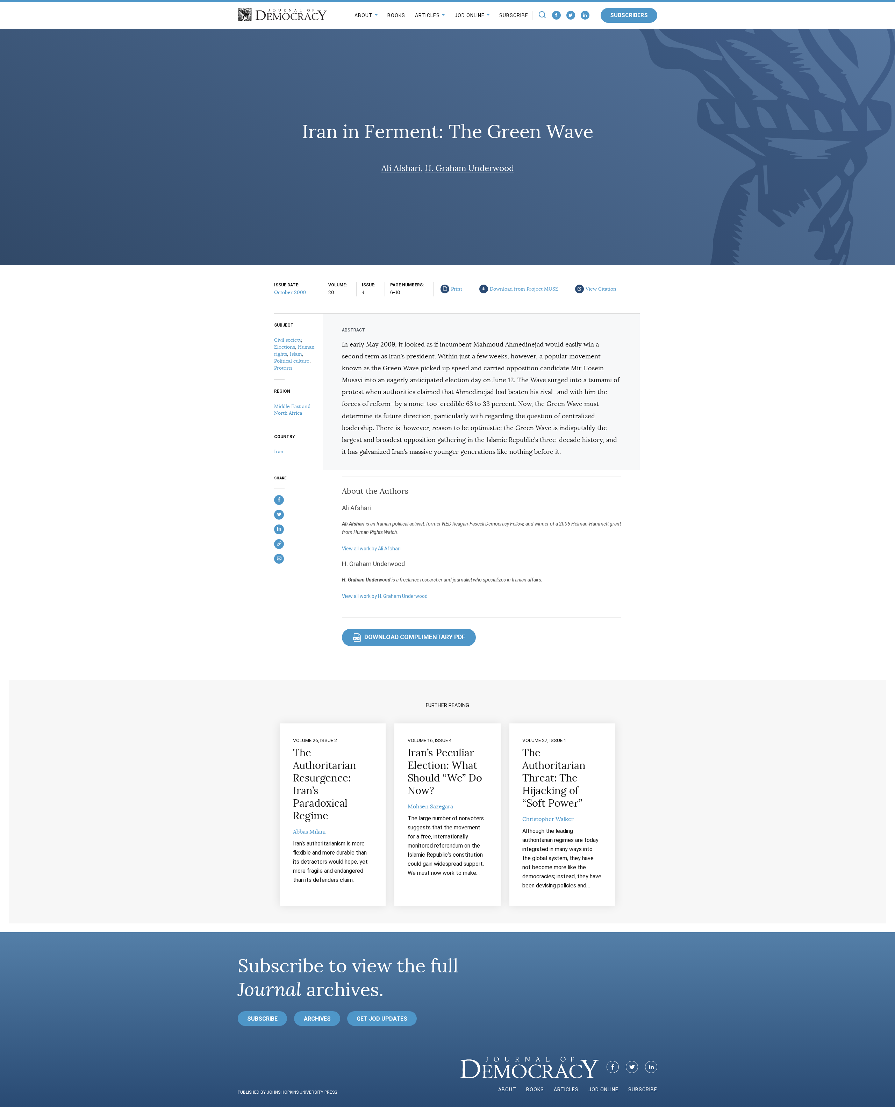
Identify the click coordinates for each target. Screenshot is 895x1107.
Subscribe (513, 15)
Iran (279, 451)
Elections (284, 347)
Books (396, 15)
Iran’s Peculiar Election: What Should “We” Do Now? (445, 772)
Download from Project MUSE (524, 289)
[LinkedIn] (585, 15)
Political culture (291, 361)
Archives (317, 1018)
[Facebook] (556, 15)
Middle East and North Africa (292, 409)
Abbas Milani (309, 831)
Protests (283, 368)
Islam (296, 354)
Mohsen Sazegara (430, 806)
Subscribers (629, 15)
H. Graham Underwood (469, 168)
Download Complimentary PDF (409, 637)
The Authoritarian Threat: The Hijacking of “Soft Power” (554, 778)
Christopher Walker (548, 819)
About (364, 15)
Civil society (287, 340)
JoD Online (469, 15)
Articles (427, 15)
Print (456, 289)
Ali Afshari (401, 168)
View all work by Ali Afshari (371, 548)
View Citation (601, 289)
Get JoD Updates (382, 1018)
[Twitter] (570, 15)
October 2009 (290, 292)
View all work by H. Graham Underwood (385, 596)
